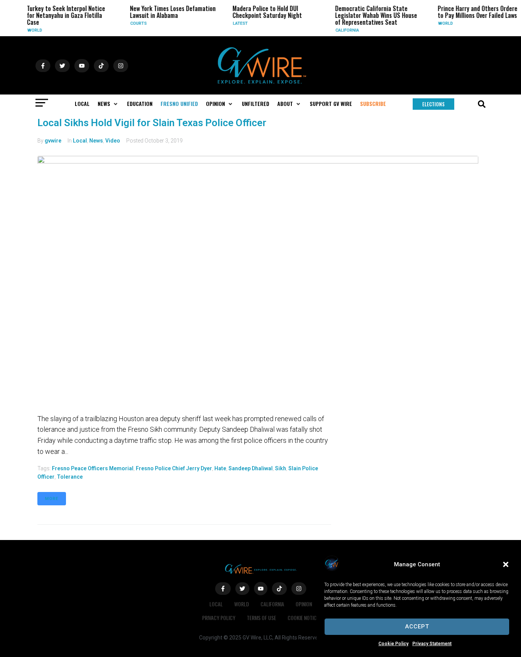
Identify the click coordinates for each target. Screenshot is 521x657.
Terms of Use (261, 618)
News (96, 141)
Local (80, 141)
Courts (134, 23)
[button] (506, 564)
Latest (235, 23)
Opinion (304, 604)
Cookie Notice (303, 618)
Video (112, 141)
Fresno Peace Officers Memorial (92, 468)
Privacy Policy (218, 618)
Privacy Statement (432, 643)
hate (220, 468)
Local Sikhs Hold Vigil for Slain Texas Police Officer (151, 122)
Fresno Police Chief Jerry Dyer (174, 468)
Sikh (280, 468)
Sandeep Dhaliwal (250, 468)
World (30, 30)
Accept (417, 626)
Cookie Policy (393, 643)
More (51, 498)
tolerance (70, 477)
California (343, 30)
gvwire (53, 141)
